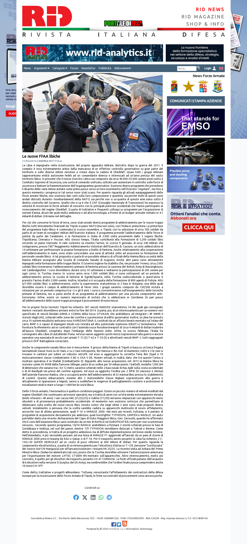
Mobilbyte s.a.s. (116, 529)
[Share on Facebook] (76, 498)
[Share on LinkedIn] (93, 498)
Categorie (58, 68)
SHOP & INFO (205, 24)
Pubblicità (105, 68)
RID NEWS (210, 9)
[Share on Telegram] (109, 498)
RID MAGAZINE (203, 16)
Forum (74, 68)
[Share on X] (85, 498)
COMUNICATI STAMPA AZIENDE (196, 101)
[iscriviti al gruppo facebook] (113, 524)
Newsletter (88, 68)
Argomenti (41, 68)
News (27, 68)
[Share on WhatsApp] (101, 498)
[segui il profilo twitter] (119, 524)
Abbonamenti (122, 68)
